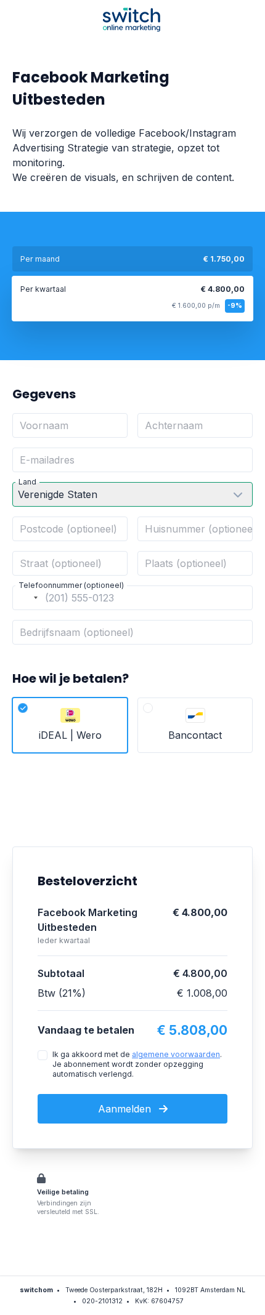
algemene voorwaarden (176, 1054)
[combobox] (27, 597)
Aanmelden (126, 1109)
